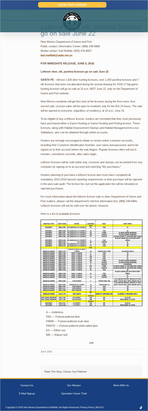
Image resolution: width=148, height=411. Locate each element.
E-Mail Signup (27, 393)
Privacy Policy (87, 407)
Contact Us (27, 385)
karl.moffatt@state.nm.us (56, 55)
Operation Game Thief (74, 393)
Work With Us (121, 385)
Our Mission (74, 385)
